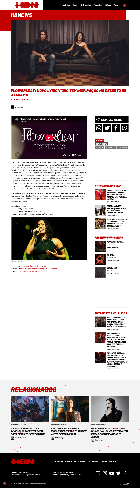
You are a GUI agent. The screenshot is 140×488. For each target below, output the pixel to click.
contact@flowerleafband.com (31, 271)
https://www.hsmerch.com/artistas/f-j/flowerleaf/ (37, 269)
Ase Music (99, 147)
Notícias (66, 5)
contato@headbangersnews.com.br (25, 474)
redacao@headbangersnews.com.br (67, 474)
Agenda (117, 5)
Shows (75, 5)
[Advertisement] (112, 166)
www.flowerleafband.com (35, 266)
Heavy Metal (101, 144)
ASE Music (19, 107)
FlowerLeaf (110, 147)
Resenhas (98, 5)
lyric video (122, 147)
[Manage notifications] (5, 483)
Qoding (126, 484)
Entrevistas (86, 5)
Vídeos (108, 5)
